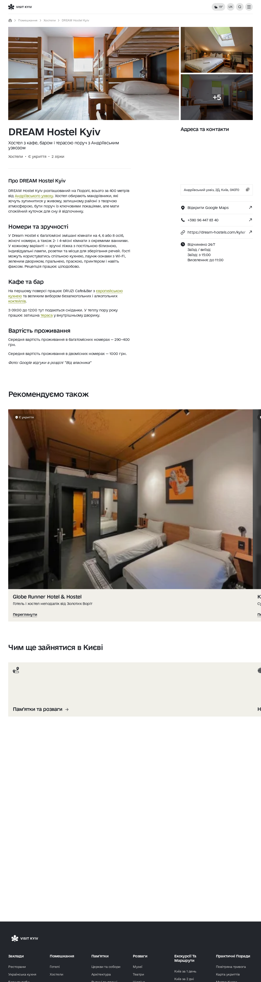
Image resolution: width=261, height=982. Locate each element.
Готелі (55, 966)
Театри (138, 974)
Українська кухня (22, 974)
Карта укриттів (228, 974)
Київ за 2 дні (184, 979)
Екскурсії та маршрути (185, 958)
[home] (10, 20)
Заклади (16, 956)
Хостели (50, 20)
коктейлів (17, 301)
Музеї (137, 966)
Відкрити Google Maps (208, 208)
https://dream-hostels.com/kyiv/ (216, 232)
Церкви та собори (105, 966)
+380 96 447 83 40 (203, 220)
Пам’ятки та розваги (37, 709)
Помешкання (27, 20)
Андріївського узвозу (34, 196)
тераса (47, 315)
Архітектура (101, 974)
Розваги (140, 956)
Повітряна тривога (231, 966)
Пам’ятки (100, 956)
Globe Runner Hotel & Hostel (47, 596)
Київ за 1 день (185, 971)
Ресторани (17, 966)
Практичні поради (233, 956)
